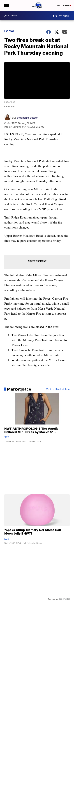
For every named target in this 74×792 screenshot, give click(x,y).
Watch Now (63, 5)
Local (9, 31)
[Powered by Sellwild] (64, 599)
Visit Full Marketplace (58, 389)
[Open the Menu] (6, 5)
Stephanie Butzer (27, 117)
